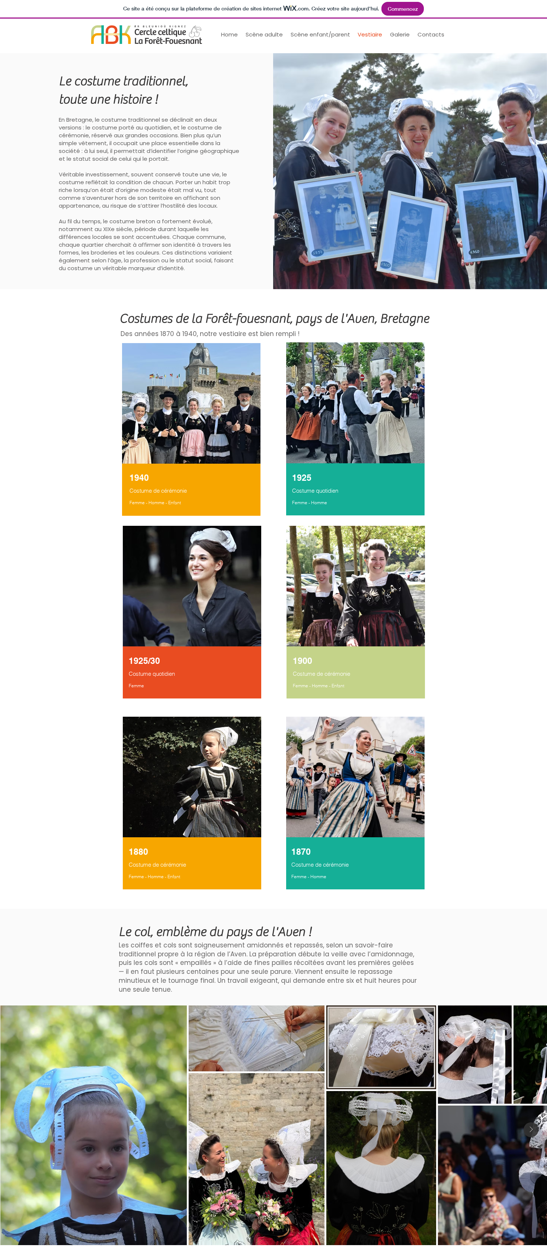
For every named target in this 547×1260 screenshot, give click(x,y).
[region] (192, 427)
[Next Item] (531, 1129)
